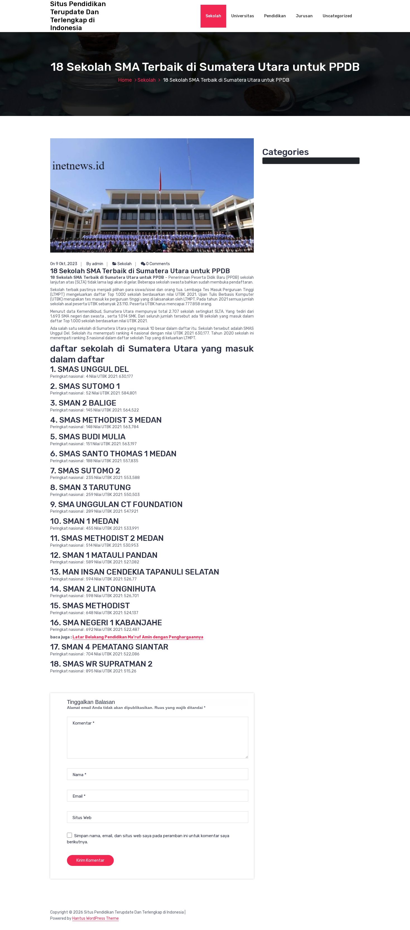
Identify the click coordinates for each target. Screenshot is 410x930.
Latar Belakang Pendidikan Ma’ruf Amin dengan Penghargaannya (138, 637)
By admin (94, 263)
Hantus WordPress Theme (95, 918)
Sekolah (213, 16)
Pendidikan (275, 16)
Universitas (242, 16)
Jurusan (304, 16)
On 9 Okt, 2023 (63, 263)
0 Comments (157, 263)
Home (125, 80)
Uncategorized (337, 16)
